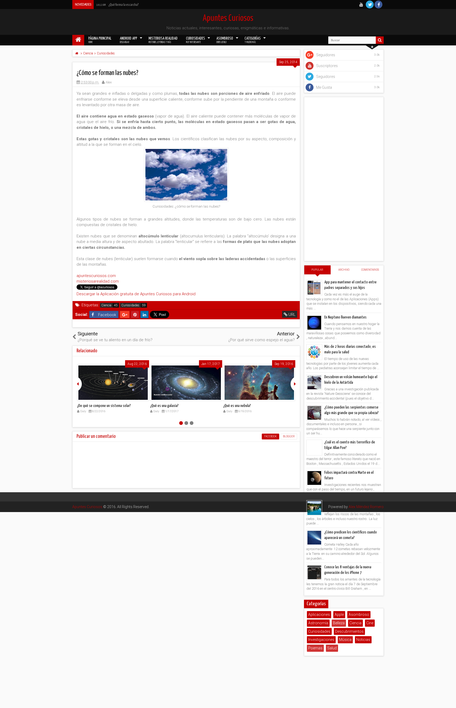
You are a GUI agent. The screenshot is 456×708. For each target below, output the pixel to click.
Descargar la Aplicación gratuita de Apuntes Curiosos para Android (136, 294)
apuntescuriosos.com (96, 275)
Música (345, 639)
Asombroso (224, 40)
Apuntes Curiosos (228, 18)
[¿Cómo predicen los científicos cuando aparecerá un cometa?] (314, 538)
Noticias (363, 639)
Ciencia (106, 305)
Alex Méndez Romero (366, 507)
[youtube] (361, 4)
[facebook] (378, 4)
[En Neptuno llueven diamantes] (314, 323)
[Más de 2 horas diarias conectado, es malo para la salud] (314, 352)
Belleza (339, 623)
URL (291, 314)
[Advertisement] (344, 179)
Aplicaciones (319, 614)
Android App (128, 40)
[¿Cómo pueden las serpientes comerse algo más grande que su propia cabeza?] (314, 413)
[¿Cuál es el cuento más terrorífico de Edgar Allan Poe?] (314, 447)
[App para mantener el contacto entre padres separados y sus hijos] (314, 287)
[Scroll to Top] (449, 701)
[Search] (380, 40)
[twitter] (370, 4)
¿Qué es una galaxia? (164, 406)
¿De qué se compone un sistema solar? (104, 406)
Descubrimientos (349, 631)
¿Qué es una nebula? (237, 406)
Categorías (253, 40)
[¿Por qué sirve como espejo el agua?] (314, 508)
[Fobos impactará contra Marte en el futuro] (314, 478)
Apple (339, 614)
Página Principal (99, 40)
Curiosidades (195, 40)
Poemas (315, 648)
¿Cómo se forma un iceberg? (119, 5)
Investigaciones (321, 639)
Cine (369, 623)
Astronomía (318, 623)
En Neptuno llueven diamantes (345, 317)
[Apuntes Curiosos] (78, 40)
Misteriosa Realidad (163, 40)
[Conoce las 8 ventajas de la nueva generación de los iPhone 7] (314, 572)
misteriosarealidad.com (98, 281)
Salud (332, 648)
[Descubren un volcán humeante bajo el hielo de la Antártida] (314, 382)
